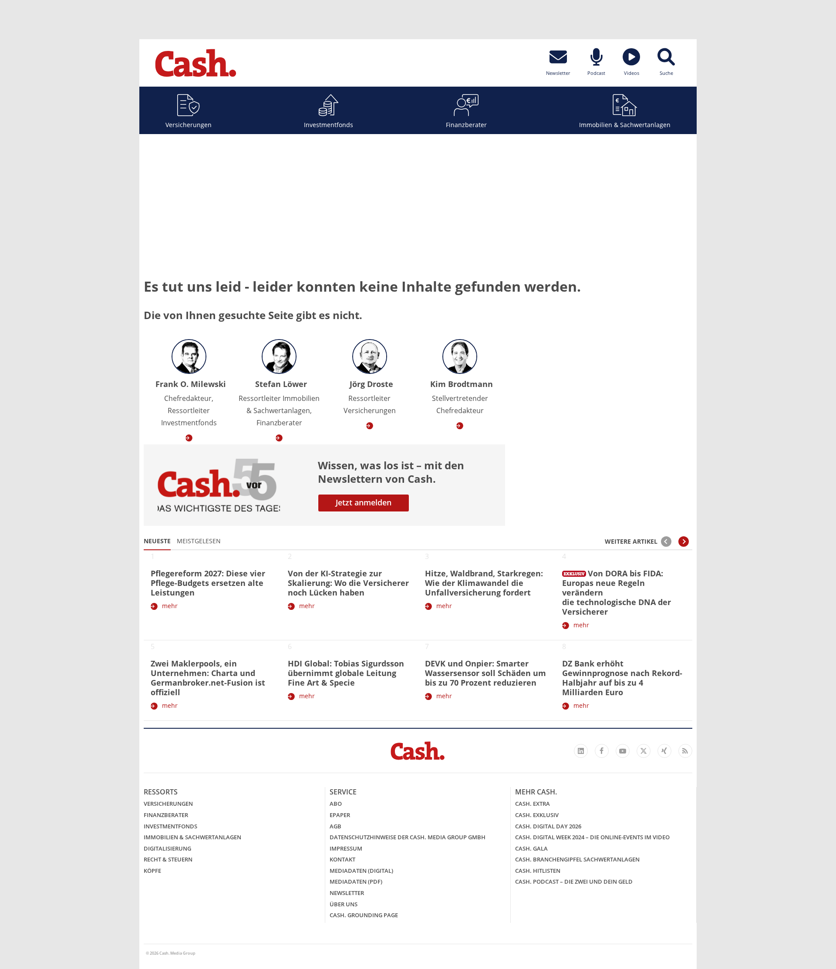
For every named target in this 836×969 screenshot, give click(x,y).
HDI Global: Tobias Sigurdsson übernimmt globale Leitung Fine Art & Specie (346, 673)
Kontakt (342, 859)
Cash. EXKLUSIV (537, 815)
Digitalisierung (167, 848)
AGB (335, 826)
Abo (336, 804)
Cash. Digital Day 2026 (548, 826)
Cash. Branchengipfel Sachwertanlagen (577, 859)
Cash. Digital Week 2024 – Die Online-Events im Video (592, 837)
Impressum (346, 848)
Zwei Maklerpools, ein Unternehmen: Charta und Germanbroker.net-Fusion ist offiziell (208, 677)
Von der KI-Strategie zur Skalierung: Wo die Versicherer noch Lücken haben (348, 583)
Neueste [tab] (157, 541)
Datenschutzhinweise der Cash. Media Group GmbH (407, 837)
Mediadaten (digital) (361, 871)
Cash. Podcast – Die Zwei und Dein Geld (574, 881)
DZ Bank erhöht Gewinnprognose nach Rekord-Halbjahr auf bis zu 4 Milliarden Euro (622, 677)
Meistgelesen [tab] (199, 541)
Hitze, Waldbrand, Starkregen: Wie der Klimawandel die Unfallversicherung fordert (484, 583)
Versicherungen (188, 125)
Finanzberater (466, 125)
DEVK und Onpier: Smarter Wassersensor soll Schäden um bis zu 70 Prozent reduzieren (485, 673)
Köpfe (152, 871)
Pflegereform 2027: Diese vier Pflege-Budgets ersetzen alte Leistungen (208, 583)
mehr (170, 606)
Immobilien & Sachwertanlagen (625, 125)
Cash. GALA (531, 848)
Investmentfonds (328, 125)
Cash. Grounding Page (364, 915)
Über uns (343, 904)
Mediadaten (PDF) (356, 881)
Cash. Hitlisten (537, 871)
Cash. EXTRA (532, 804)
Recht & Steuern (168, 859)
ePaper (340, 815)
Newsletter (347, 893)
